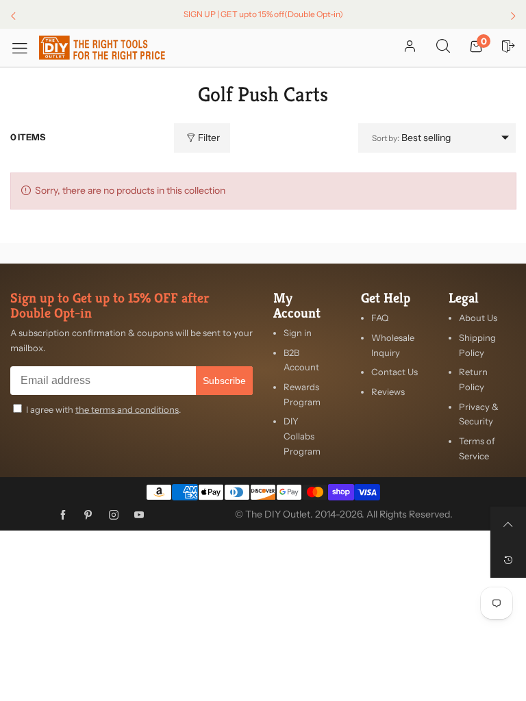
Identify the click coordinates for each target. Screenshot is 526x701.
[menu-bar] (24, 47)
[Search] (443, 47)
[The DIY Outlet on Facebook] (63, 515)
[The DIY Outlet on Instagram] (113, 515)
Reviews (388, 391)
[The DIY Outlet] (102, 48)
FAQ (379, 317)
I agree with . (103, 409)
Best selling (411, 137)
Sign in (298, 332)
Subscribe (224, 380)
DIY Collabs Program (302, 436)
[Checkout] (508, 47)
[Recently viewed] (508, 560)
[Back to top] (508, 524)
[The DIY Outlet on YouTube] (139, 515)
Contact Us (394, 371)
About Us (478, 317)
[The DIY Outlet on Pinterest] (88, 515)
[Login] (410, 47)
